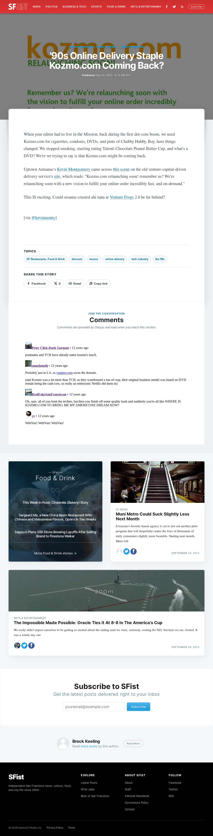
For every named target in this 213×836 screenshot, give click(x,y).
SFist (16, 777)
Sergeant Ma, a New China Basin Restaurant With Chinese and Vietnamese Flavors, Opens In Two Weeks (55, 517)
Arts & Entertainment (147, 6)
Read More (133, 743)
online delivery (114, 259)
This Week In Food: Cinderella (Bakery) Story (55, 502)
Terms (71, 827)
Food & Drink (116, 6)
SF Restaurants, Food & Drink (92, 46)
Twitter (173, 789)
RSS (171, 796)
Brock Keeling (132, 46)
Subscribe (196, 6)
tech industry (139, 259)
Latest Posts (89, 782)
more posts (89, 746)
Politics (52, 6)
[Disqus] (107, 392)
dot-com (77, 259)
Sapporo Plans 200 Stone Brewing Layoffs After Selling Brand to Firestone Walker (55, 534)
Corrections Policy (136, 802)
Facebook (175, 782)
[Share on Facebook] (133, 551)
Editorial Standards (137, 796)
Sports (96, 6)
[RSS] (183, 7)
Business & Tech (74, 6)
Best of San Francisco (95, 796)
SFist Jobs (87, 789)
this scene (121, 169)
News (37, 6)
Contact (130, 809)
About (129, 782)
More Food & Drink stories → (55, 553)
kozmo (93, 259)
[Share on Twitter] (126, 551)
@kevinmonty (43, 217)
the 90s (160, 259)
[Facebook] (166, 6)
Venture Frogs (122, 197)
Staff (128, 789)
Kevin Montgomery (73, 169)
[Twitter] (174, 7)
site (57, 176)
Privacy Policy (55, 827)
